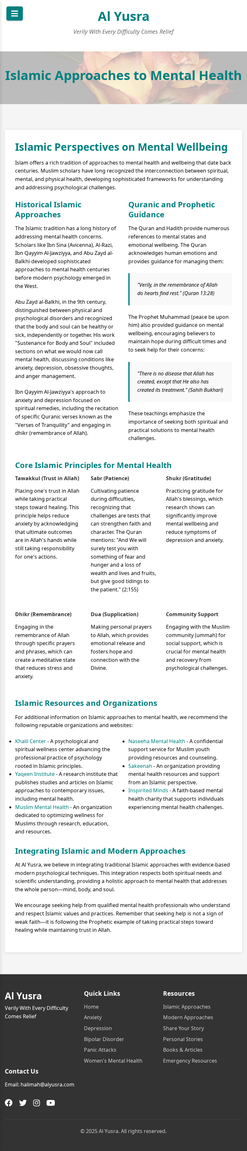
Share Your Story (183, 1028)
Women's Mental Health (113, 1060)
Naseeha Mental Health (156, 741)
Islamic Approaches (187, 1006)
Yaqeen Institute (35, 774)
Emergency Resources (190, 1060)
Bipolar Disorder (104, 1039)
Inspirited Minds (148, 790)
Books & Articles (183, 1049)
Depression (98, 1028)
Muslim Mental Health (42, 807)
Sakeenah (140, 765)
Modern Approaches (188, 1017)
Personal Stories (183, 1039)
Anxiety (93, 1017)
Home (91, 1006)
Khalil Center (30, 741)
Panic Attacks (100, 1049)
